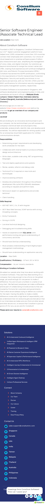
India (11, 446)
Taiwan (12, 452)
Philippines (13, 473)
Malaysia (12, 457)
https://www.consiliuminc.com (18, 108)
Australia (12, 467)
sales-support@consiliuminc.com (22, 426)
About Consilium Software (13, 45)
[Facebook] (27, 496)
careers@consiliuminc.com (32, 310)
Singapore (13, 431)
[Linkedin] (35, 496)
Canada (12, 436)
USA (10, 441)
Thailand (12, 462)
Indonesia (13, 478)
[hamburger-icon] (39, 13)
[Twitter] (31, 496)
